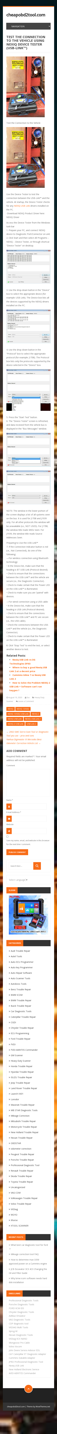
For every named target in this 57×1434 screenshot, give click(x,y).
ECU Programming (20, 1033)
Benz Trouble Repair (21, 989)
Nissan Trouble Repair (22, 1137)
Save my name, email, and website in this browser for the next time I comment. (28, 842)
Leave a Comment (26, 701)
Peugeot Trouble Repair (22, 1154)
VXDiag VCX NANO (18, 1338)
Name (9, 800)
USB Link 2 (31, 723)
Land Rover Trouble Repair (24, 1088)
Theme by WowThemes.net (38, 1406)
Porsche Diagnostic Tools (21, 1304)
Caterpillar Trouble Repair (23, 1016)
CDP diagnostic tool (18, 1323)
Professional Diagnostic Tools (23, 1300)
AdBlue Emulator (17, 1315)
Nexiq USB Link (16, 1365)
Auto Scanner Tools (20, 978)
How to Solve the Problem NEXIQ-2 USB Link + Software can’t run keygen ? (29, 686)
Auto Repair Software (21, 972)
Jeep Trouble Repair (20, 1082)
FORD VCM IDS (16, 1308)
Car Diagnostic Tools (21, 1011)
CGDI (13, 1022)
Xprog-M (13, 1331)
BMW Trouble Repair (21, 1000)
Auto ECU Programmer (22, 962)
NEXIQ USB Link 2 (33, 718)
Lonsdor (15, 1099)
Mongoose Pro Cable (19, 1342)
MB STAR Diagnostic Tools (24, 1110)
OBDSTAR (16, 1143)
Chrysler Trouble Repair (22, 1027)
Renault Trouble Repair (22, 1170)
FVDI (13, 1044)
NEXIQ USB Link (22, 205)
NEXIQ (10, 708)
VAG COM (16, 1192)
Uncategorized (18, 1187)
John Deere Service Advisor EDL (24, 1350)
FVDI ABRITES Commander (24, 1049)
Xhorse (14, 1220)
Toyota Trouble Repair (22, 1181)
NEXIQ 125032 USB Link (18, 713)
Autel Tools (16, 956)
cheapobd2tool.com (25, 15)
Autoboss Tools (18, 983)
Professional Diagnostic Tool (25, 1165)
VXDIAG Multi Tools (18, 1327)
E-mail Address (13, 812)
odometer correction (21, 1148)
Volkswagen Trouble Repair (24, 1198)
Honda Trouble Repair (21, 1066)
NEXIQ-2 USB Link (15, 723)
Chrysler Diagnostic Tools (21, 1312)
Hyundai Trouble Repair (22, 1071)
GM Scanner (17, 1055)
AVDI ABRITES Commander (22, 1373)
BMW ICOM (16, 994)
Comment (10, 765)
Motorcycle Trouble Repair (24, 1126)
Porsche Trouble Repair (22, 1159)
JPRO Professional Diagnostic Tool (26, 1361)
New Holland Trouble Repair (24, 1132)
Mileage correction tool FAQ (25, 1254)
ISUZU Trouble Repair (21, 1077)
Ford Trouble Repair (20, 1038)
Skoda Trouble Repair (21, 1176)
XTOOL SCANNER (19, 1225)
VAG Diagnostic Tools (19, 1319)
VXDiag (14, 1209)
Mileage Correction (20, 1115)
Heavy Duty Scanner (21, 1060)
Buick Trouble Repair (21, 1005)
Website (10, 824)
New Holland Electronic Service (24, 1369)
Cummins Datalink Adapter (22, 1357)
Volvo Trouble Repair (21, 1203)
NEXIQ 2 (35, 713)
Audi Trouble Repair (20, 950)
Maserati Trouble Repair (23, 1104)
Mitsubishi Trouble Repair (23, 1121)
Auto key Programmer (22, 967)
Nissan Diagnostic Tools (21, 1335)
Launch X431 (17, 1093)
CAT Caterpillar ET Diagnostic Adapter (27, 1354)
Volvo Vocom (15, 1346)
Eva (28, 697)
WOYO (14, 1214)
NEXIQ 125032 (23, 708)
